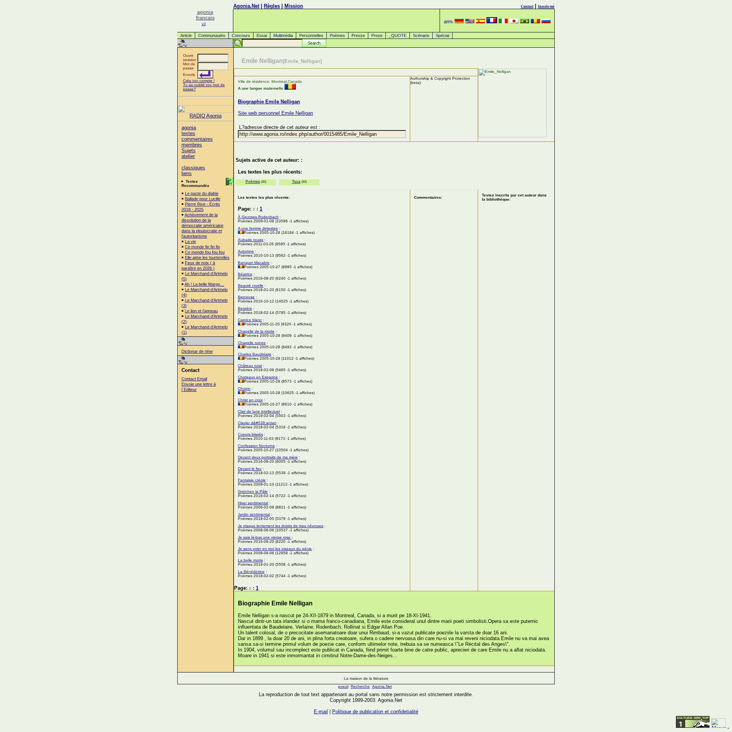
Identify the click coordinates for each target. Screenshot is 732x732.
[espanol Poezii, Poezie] (480, 21)
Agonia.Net (246, 6)
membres (191, 145)
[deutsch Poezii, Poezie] (459, 21)
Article (186, 35)
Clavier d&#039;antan (257, 423)
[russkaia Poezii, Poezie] (546, 21)
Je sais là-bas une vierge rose (265, 537)
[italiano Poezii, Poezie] (503, 21)
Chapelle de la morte (256, 331)
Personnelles (311, 35)
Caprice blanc (250, 320)
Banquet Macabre (254, 263)
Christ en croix (250, 400)
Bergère (245, 308)
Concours (241, 35)
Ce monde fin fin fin (202, 247)
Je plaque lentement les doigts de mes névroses (280, 526)
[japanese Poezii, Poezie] (513, 21)
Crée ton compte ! (199, 81)
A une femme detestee (258, 228)
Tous (296, 181)
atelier (188, 156)
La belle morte (250, 560)
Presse (358, 35)
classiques (193, 168)
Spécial (442, 35)
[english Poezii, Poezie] (469, 21)
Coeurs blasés (250, 434)
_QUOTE (397, 35)
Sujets (188, 150)
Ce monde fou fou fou (205, 252)
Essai (262, 35)
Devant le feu (250, 469)
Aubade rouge (250, 240)
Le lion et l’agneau (201, 311)
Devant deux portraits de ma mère (268, 457)
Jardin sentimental (254, 514)
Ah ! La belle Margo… (204, 284)
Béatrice (245, 274)
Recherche (360, 686)
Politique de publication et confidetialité (375, 711)
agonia (188, 127)
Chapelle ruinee (252, 343)
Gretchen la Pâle (253, 491)
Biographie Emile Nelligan (269, 102)
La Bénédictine (251, 572)
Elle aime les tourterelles (207, 257)
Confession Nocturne (256, 446)
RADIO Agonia (205, 116)
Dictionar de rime (197, 351)
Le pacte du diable (201, 193)
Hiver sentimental (253, 503)
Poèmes (337, 35)
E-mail (321, 711)
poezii (343, 686)
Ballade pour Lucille (202, 198)
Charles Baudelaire (254, 354)
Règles (272, 6)
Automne (246, 251)
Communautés (211, 35)
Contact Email (194, 378)
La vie (190, 241)
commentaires (197, 139)
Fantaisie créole (252, 480)
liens (186, 173)
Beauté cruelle (250, 285)
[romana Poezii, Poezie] (535, 21)
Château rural (250, 366)
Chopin (244, 388)
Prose (376, 35)
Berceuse (246, 297)
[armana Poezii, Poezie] (448, 21)
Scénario (421, 35)
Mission (293, 6)
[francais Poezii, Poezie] (491, 21)
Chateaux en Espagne (258, 377)
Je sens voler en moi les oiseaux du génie (275, 549)
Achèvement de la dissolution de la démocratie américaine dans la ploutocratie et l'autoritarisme (202, 225)
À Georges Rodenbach (258, 217)
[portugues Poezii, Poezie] (524, 21)
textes (188, 133)
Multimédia (283, 35)
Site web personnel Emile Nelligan (275, 113)
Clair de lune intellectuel (259, 411)
